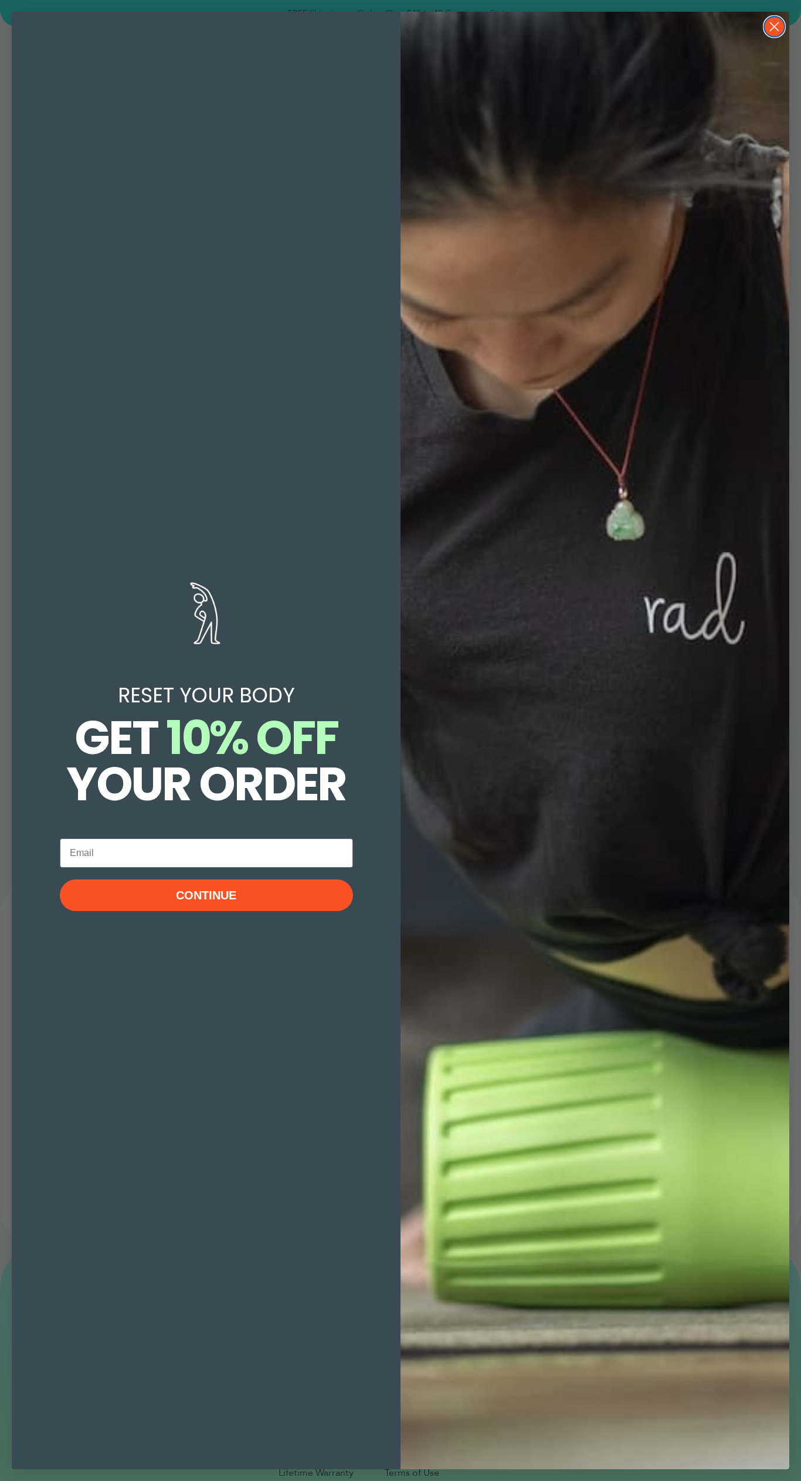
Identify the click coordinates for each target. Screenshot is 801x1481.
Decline (687, 1442)
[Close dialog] (774, 26)
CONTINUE (206, 895)
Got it (629, 1442)
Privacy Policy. (563, 1417)
